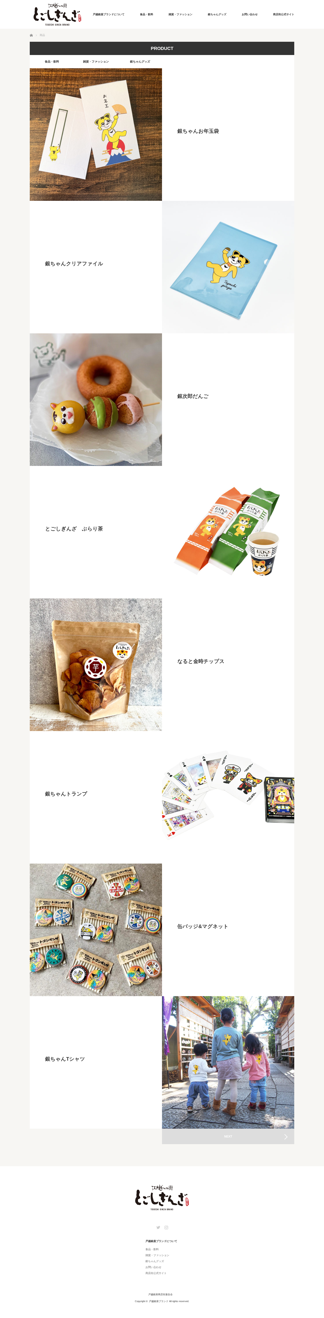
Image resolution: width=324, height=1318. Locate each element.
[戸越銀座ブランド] (57, 14)
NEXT (228, 1136)
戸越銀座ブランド (158, 1301)
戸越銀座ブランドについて (109, 14)
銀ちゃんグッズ (217, 14)
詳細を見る (228, 134)
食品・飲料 (146, 14)
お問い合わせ (250, 14)
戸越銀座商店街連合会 (160, 1294)
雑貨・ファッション (180, 14)
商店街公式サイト (283, 14)
